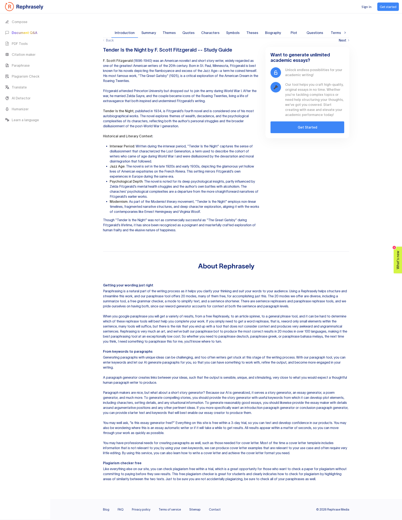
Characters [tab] (210, 33)
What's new (397, 258)
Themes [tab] (169, 33)
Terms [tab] (336, 33)
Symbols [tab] (233, 33)
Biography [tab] (273, 33)
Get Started (307, 127)
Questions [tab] (315, 33)
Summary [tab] (148, 33)
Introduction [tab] (125, 33)
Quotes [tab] (188, 33)
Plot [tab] (294, 33)
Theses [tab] (252, 33)
